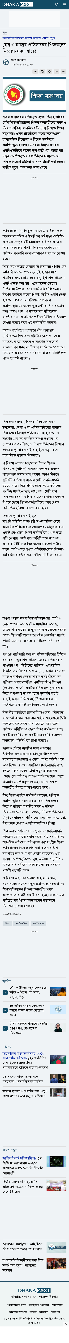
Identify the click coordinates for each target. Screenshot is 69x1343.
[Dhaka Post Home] (34, 1290)
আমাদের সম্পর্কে (18, 1312)
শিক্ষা (5, 32)
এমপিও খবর (38, 923)
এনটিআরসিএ (21, 923)
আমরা (33, 1312)
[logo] (18, 4)
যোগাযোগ (57, 1305)
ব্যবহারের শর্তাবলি (39, 1305)
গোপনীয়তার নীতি (16, 1305)
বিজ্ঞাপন (55, 1312)
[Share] (35, 71)
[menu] (63, 4)
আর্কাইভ (43, 1312)
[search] (57, 4)
